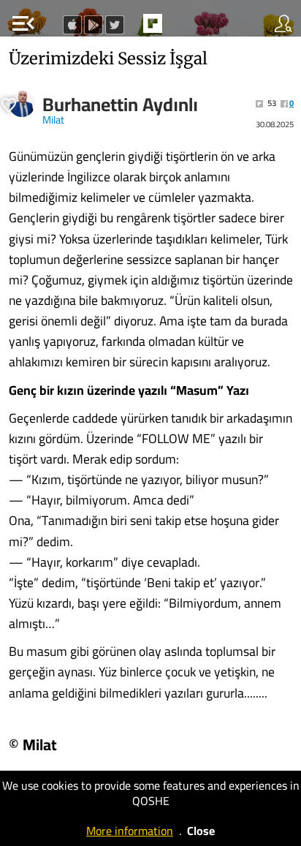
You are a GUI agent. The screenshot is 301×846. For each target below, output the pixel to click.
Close (201, 831)
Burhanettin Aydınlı (120, 104)
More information (129, 831)
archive (183, 28)
